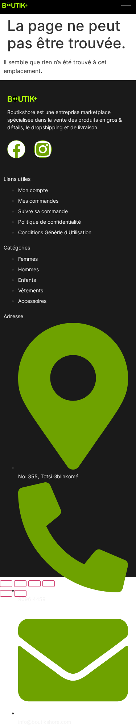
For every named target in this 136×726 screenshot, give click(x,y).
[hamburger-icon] (126, 7)
